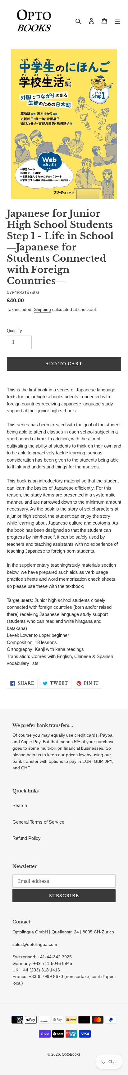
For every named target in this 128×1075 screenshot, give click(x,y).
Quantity (14, 330)
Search (19, 805)
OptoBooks (71, 1054)
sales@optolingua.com (34, 944)
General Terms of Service (38, 822)
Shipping (42, 309)
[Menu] (117, 21)
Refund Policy (26, 838)
